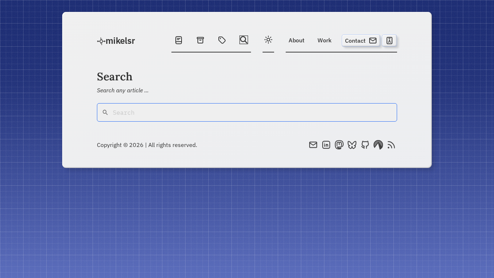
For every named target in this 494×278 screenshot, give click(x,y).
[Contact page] (389, 40)
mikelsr (120, 40)
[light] (268, 40)
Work (325, 40)
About (297, 40)
